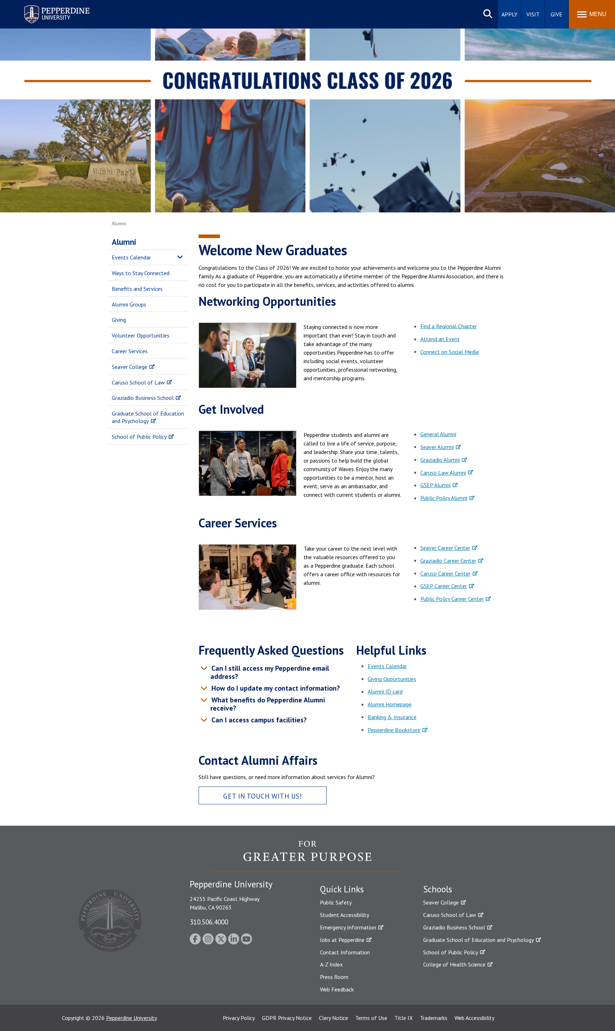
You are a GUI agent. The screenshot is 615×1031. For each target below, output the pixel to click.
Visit (533, 14)
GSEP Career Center (443, 585)
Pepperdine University (48, 6)
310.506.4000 (209, 921)
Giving (119, 319)
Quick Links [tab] (342, 889)
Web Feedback (337, 989)
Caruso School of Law (138, 382)
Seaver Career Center (445, 547)
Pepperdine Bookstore (394, 729)
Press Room (334, 976)
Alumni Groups (129, 304)
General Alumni (438, 434)
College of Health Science (454, 964)
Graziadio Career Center (448, 560)
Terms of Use (371, 1017)
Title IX (403, 1017)
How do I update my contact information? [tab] (275, 688)
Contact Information (345, 952)
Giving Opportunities (392, 678)
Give (556, 14)
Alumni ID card (385, 691)
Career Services (130, 351)
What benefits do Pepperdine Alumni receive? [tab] (267, 704)
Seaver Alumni (437, 446)
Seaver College (129, 366)
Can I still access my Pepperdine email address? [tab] (269, 672)
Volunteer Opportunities (140, 335)
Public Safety (336, 902)
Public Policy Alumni (443, 497)
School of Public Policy (139, 436)
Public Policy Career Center (452, 598)
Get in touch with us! (262, 796)
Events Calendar (131, 257)
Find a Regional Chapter (448, 326)
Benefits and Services (137, 288)
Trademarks (433, 1017)
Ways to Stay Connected (140, 273)
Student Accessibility (344, 914)
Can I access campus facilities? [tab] (258, 720)
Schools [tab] (437, 889)
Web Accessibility (474, 1017)
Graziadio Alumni (440, 459)
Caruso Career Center (445, 573)
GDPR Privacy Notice (287, 1017)
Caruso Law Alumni (443, 472)
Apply (509, 14)
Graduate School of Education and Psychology (148, 417)
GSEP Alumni (435, 485)
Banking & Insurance (392, 717)
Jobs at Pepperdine (342, 939)
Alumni (124, 242)
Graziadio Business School (143, 397)
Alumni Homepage (389, 704)
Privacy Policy (239, 1017)
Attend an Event (440, 338)
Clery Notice (333, 1017)
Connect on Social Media (449, 351)
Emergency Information (348, 927)
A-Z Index (331, 964)
